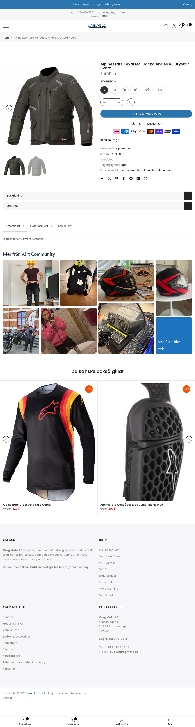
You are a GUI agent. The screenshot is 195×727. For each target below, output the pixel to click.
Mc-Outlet (106, 595)
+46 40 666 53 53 (84, 12)
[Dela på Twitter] (109, 178)
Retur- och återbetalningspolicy (24, 662)
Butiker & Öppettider (16, 636)
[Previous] (9, 108)
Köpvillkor (9, 669)
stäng (8, 4)
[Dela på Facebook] (102, 178)
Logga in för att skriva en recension (23, 239)
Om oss (8, 649)
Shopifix (8, 698)
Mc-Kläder (144, 170)
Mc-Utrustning (108, 589)
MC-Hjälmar (107, 563)
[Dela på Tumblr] (123, 178)
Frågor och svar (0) (41, 226)
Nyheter (8, 617)
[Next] (88, 108)
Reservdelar (106, 582)
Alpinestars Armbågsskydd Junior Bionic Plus (131, 505)
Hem (6, 37)
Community (65, 226)
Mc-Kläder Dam (109, 556)
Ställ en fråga (109, 140)
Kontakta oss (11, 656)
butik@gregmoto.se (113, 12)
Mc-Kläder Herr (162, 170)
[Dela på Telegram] (131, 178)
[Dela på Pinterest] (116, 178)
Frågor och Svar (13, 623)
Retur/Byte (10, 643)
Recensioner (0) (15, 226)
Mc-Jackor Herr (125, 170)
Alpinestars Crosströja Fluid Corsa (27, 505)
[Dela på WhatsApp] (145, 178)
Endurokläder (107, 576)
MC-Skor (104, 569)
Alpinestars (123, 148)
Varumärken (11, 630)
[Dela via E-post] (138, 178)
